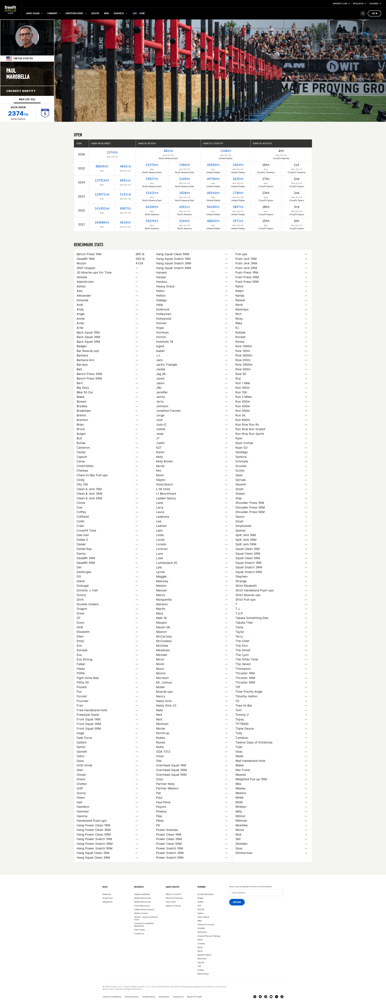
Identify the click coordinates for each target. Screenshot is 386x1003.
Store (139, 13)
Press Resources (142, 906)
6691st (125, 180)
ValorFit (201, 962)
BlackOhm (202, 958)
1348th (225, 151)
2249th (184, 179)
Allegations (107, 902)
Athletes (95, 13)
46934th (213, 193)
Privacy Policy (132, 997)
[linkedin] (276, 996)
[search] (363, 13)
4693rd (125, 166)
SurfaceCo (202, 932)
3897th (238, 207)
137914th (102, 180)
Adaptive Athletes (142, 894)
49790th (213, 179)
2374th (112, 152)
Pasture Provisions (206, 924)
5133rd (125, 194)
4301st (184, 207)
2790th (238, 193)
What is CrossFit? (173, 894)
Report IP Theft (194, 997)
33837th (152, 179)
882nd (168, 151)
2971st (238, 221)
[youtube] (271, 996)
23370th (152, 165)
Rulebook (107, 894)
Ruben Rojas (203, 974)
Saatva (201, 913)
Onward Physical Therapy (209, 936)
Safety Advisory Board (144, 909)
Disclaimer (164, 997)
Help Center (139, 930)
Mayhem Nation (204, 955)
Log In (374, 13)
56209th (213, 207)
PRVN (200, 940)
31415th (152, 193)
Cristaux (201, 943)
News (106, 13)
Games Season (33, 13)
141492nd (102, 208)
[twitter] (260, 996)
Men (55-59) (27, 99)
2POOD (201, 909)
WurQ (200, 951)
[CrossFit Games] (10, 9)
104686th (102, 222)
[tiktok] (281, 996)
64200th (152, 207)
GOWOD (201, 928)
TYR (199, 966)
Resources (119, 13)
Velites (201, 902)
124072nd (102, 194)
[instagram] (265, 996)
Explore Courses (173, 906)
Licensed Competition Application (144, 924)
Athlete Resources (142, 898)
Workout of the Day (174, 898)
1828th (184, 193)
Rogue (200, 898)
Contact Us (139, 933)
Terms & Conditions (112, 997)
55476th (152, 221)
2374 (18, 113)
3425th (238, 179)
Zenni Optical (203, 917)
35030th (213, 165)
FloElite (201, 970)
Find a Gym (171, 902)
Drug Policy (108, 898)
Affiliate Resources (142, 902)
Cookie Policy (148, 997)
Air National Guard (206, 894)
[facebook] (254, 996)
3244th (184, 221)
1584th (184, 165)
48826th (213, 221)
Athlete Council (141, 913)
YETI (199, 906)
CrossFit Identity (21, 91)
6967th (125, 208)
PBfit (200, 921)
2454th (238, 165)
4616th (125, 222)
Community (52, 13)
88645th (102, 166)
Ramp (200, 947)
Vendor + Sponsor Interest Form (146, 918)
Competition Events (74, 13)
